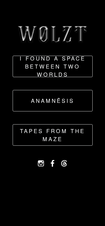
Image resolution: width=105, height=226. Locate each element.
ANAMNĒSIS (52, 100)
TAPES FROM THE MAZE (52, 135)
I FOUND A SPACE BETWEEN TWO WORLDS (53, 66)
